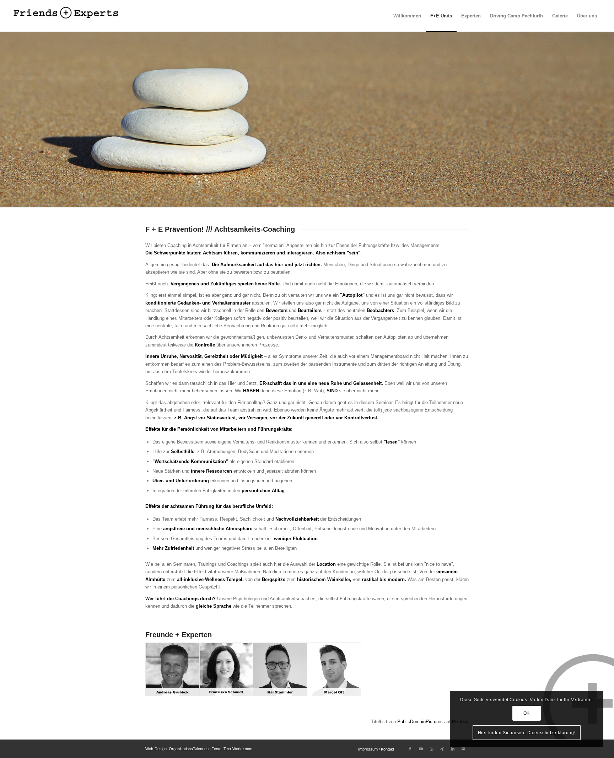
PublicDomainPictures (420, 721)
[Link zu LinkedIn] (452, 748)
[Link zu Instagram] (431, 748)
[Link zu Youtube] (420, 748)
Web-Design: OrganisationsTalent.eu (177, 749)
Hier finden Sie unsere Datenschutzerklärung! (526, 732)
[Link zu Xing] (442, 748)
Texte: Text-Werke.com (232, 749)
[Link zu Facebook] (410, 748)
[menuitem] (407, 16)
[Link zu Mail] (463, 748)
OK (526, 713)
